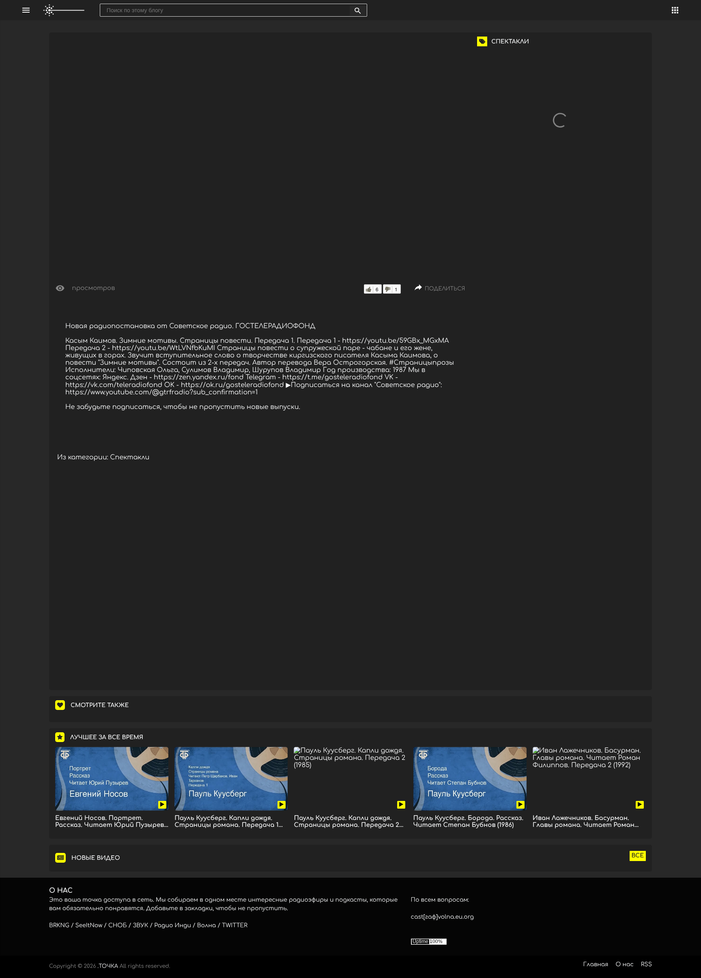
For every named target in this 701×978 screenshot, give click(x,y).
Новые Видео (95, 858)
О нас (624, 965)
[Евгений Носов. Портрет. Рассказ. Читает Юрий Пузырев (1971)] (111, 779)
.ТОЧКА (107, 966)
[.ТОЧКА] (64, 10)
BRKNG (59, 926)
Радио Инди (172, 926)
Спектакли (129, 457)
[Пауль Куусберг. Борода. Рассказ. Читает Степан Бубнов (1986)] (470, 779)
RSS (646, 965)
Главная (596, 965)
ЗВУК (140, 926)
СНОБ (117, 926)
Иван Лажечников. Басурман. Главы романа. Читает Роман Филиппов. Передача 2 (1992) (583, 822)
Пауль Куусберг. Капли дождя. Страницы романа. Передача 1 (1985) (226, 822)
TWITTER (234, 926)
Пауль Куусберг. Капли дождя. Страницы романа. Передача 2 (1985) (346, 822)
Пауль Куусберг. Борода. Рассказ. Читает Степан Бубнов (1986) (468, 822)
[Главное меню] (26, 10)
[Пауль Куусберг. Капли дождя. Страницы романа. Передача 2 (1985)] (350, 779)
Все (638, 856)
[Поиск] (358, 11)
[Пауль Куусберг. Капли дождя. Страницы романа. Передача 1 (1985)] (231, 779)
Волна (206, 926)
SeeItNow (89, 926)
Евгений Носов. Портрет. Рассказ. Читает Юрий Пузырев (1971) (109, 822)
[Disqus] (260, 578)
